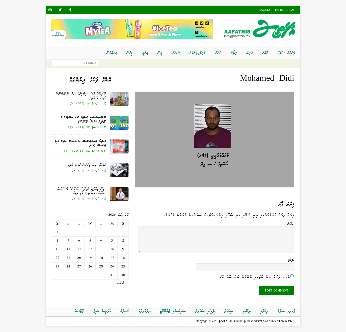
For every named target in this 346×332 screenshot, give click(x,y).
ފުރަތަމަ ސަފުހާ (286, 311)
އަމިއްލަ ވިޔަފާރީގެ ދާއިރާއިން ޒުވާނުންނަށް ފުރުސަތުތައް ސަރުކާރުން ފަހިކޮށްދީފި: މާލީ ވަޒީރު (81, 191)
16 (123, 258)
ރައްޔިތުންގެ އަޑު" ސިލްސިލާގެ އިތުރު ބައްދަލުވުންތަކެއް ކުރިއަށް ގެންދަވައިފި (81, 96)
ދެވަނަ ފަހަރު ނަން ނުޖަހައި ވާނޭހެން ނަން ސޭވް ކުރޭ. (254, 277)
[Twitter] (60, 10)
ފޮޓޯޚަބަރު (79, 311)
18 (101, 258)
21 (68, 258)
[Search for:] (75, 64)
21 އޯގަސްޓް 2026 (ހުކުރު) (89, 103)
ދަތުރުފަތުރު (144, 311)
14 (68, 249)
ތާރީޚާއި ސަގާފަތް (205, 311)
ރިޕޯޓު (234, 53)
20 (79, 258)
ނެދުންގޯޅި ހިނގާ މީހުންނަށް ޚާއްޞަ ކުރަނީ (87, 165)
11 (101, 249)
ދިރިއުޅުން (112, 53)
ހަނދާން (124, 311)
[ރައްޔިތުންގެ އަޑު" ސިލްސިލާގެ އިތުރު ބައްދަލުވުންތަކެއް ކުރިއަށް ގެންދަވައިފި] (119, 99)
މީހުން (130, 53)
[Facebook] (70, 10)
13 (79, 249)
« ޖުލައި (123, 282)
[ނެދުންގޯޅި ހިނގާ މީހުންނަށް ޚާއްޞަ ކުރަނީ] (119, 170)
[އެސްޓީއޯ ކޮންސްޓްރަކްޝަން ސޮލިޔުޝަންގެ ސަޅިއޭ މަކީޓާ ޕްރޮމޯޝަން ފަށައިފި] (119, 146)
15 (57, 249)
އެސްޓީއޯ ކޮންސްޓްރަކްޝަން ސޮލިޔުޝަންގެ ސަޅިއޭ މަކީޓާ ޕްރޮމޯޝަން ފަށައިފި (80, 143)
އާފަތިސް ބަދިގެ (102, 311)
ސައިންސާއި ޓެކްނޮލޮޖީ (173, 311)
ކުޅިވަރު (176, 53)
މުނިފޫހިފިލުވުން (197, 53)
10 (112, 249)
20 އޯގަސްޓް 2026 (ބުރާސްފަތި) (87, 151)
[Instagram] (50, 10)
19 (90, 258)
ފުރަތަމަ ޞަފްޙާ (286, 53)
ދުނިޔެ (249, 53)
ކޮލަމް (218, 53)
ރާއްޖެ (265, 53)
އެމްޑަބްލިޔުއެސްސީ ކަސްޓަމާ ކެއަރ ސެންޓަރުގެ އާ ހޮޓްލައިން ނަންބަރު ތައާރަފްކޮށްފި (83, 119)
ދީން (160, 53)
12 (90, 249)
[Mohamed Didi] (214, 184)
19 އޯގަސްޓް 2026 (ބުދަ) (90, 170)
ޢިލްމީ (145, 53)
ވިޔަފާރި (264, 311)
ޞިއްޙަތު (228, 311)
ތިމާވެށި (247, 311)
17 (112, 258)
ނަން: (290, 260)
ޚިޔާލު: (290, 223)
